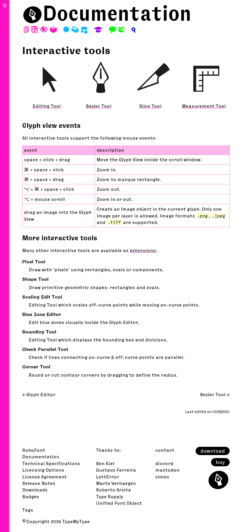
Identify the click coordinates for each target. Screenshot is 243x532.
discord (164, 463)
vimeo (162, 476)
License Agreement (44, 476)
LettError (107, 476)
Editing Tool (47, 106)
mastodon (167, 469)
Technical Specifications (51, 463)
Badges (30, 496)
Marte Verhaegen (116, 483)
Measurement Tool (204, 106)
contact (164, 450)
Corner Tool (36, 366)
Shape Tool (35, 279)
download (212, 451)
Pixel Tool (33, 261)
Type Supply (109, 496)
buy (220, 462)
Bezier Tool (98, 106)
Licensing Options (43, 469)
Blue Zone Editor (41, 314)
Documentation (117, 13)
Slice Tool (150, 106)
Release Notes (38, 483)
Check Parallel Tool (45, 349)
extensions (143, 250)
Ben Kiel (105, 463)
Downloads (35, 489)
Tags (27, 509)
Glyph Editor (40, 394)
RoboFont (33, 450)
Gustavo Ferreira (116, 469)
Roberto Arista (113, 489)
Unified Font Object (119, 503)
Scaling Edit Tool (42, 296)
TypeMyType (76, 521)
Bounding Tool (39, 331)
